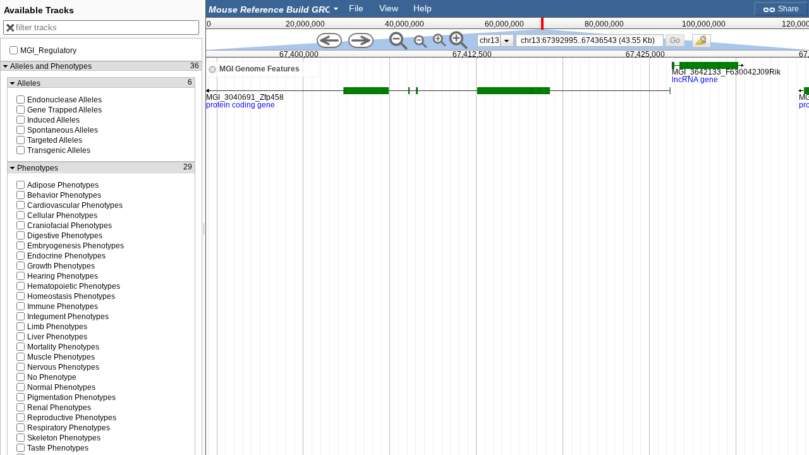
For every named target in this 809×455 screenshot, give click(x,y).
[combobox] (274, 8)
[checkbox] (704, 44)
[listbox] (495, 40)
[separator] (204, 227)
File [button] (356, 8)
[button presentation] (336, 8)
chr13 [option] (489, 40)
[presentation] (506, 40)
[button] (674, 40)
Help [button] (422, 8)
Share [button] (787, 8)
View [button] (388, 8)
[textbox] (270, 9)
